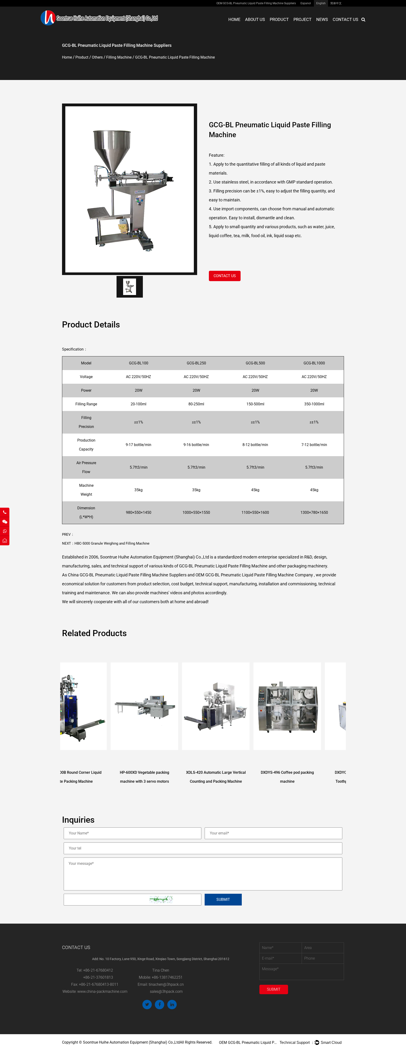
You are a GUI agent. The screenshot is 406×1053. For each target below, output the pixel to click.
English (321, 3)
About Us (255, 19)
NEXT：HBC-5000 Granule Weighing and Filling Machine (105, 543)
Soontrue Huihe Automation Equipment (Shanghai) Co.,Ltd (131, 1042)
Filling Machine (119, 57)
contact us (225, 276)
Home (234, 19)
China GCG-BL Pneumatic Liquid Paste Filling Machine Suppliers (127, 574)
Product (279, 19)
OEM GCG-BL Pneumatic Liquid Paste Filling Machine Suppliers (256, 3)
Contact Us (345, 19)
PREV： (68, 534)
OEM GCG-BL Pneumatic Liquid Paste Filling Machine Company (254, 574)
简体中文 (336, 3)
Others (97, 57)
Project (302, 19)
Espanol (306, 3)
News (322, 19)
